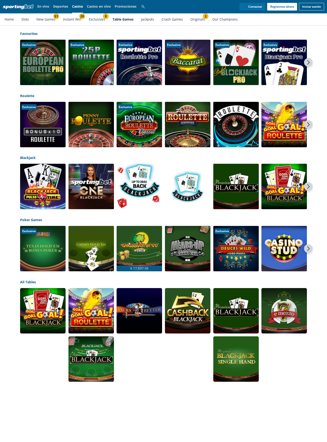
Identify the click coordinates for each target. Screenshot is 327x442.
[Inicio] (19, 6)
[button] (43, 62)
